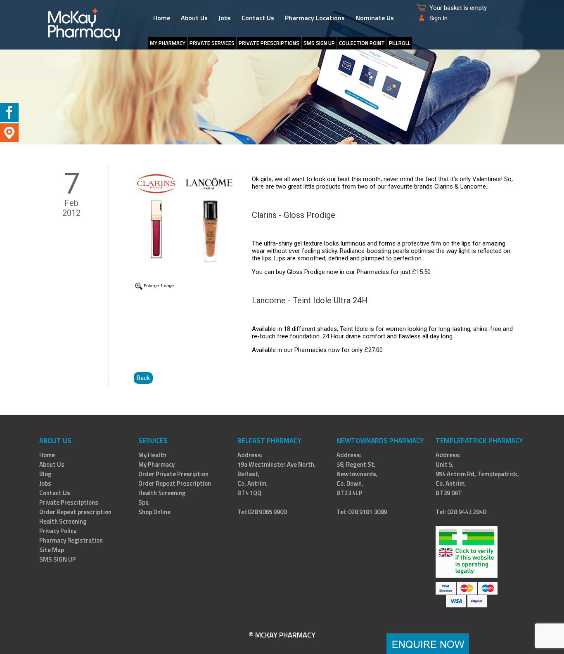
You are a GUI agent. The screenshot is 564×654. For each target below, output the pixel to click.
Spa (143, 502)
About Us (194, 18)
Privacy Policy (57, 531)
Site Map (51, 550)
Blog (45, 474)
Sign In (438, 18)
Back (143, 378)
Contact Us (258, 18)
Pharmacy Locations (315, 18)
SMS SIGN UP (319, 43)
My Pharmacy (156, 464)
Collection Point (362, 43)
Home (161, 18)
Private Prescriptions (269, 43)
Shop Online (154, 512)
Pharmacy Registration (71, 540)
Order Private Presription (173, 474)
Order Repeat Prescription (174, 483)
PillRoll (399, 43)
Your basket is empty (458, 8)
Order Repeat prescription (75, 512)
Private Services (212, 43)
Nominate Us (374, 18)
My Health (152, 455)
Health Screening (63, 521)
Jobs (224, 18)
